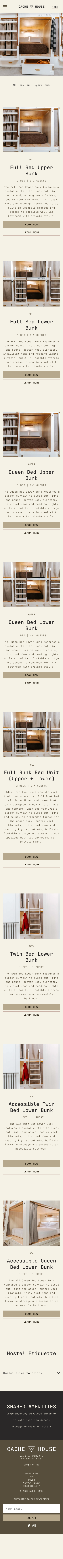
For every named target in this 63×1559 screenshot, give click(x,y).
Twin (47, 85)
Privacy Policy (31, 1482)
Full (29, 85)
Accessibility (31, 1485)
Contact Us (31, 1473)
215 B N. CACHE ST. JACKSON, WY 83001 (31, 1457)
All (15, 84)
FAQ (31, 1476)
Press (31, 1479)
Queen (38, 85)
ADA (22, 85)
